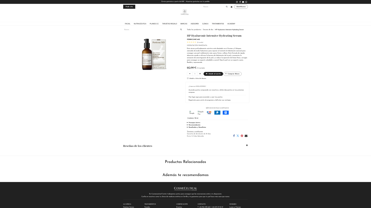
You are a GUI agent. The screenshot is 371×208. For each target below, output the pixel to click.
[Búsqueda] (226, 6)
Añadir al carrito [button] (214, 74)
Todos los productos (194, 29)
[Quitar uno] (190, 74)
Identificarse (241, 7)
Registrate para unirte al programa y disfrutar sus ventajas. (210, 100)
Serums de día (208, 29)
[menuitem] (154, 23)
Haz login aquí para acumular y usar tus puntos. (206, 97)
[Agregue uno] (200, 74)
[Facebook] (240, 1)
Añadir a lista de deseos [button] (197, 78)
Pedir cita (129, 7)
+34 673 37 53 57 (217, 207)
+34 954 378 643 (204, 207)
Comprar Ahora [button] (233, 74)
